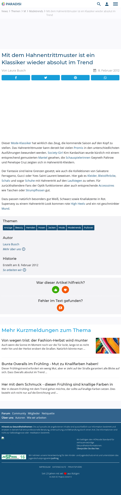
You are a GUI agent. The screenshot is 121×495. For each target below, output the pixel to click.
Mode (62, 227)
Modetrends (36, 11)
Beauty (19, 227)
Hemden (30, 227)
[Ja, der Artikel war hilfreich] (55, 289)
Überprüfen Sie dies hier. (88, 448)
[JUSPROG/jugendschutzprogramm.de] (14, 456)
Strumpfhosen (35, 190)
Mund (5, 208)
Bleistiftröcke (106, 176)
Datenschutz (59, 466)
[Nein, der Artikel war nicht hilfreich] (65, 289)
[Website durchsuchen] (99, 4)
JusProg (54, 458)
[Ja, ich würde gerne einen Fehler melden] (60, 307)
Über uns (7, 417)
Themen (15, 11)
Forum (6, 413)
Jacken (52, 227)
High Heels (78, 204)
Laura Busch (11, 244)
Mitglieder (34, 413)
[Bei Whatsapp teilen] (105, 77)
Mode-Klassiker (21, 143)
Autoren (20, 417)
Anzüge (8, 227)
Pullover (88, 227)
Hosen (41, 227)
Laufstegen (75, 180)
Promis (78, 148)
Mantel (42, 157)
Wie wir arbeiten (36, 417)
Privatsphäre (75, 466)
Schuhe (30, 180)
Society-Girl (55, 153)
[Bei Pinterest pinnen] (75, 77)
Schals (6, 180)
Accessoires (106, 185)
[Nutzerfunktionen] (107, 4)
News (5, 11)
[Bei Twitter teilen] (45, 77)
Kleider (92, 176)
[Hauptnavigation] (115, 4)
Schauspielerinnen (78, 157)
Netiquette (48, 413)
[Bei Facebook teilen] (16, 77)
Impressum (44, 466)
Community (19, 413)
